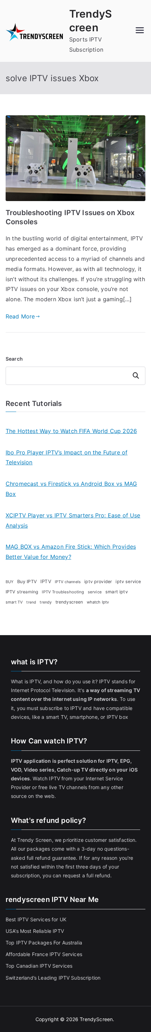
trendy (46, 602)
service (95, 591)
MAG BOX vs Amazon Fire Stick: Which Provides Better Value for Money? (71, 551)
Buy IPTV (27, 581)
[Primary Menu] (139, 31)
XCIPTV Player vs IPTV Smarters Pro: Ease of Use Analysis (73, 520)
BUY (9, 581)
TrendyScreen (96, 1019)
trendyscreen (69, 602)
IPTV (45, 581)
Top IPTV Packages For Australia (44, 943)
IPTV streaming (22, 591)
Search (14, 359)
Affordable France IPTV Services (44, 954)
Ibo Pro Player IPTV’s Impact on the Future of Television (66, 457)
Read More (20, 316)
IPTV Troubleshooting (63, 591)
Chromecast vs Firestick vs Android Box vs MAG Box (71, 488)
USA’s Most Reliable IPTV (35, 931)
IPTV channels (68, 581)
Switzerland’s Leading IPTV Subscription (53, 978)
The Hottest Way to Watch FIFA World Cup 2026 (71, 430)
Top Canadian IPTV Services (40, 966)
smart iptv (116, 591)
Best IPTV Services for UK (37, 919)
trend (31, 602)
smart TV (14, 602)
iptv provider (98, 581)
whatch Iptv (98, 602)
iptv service (128, 581)
